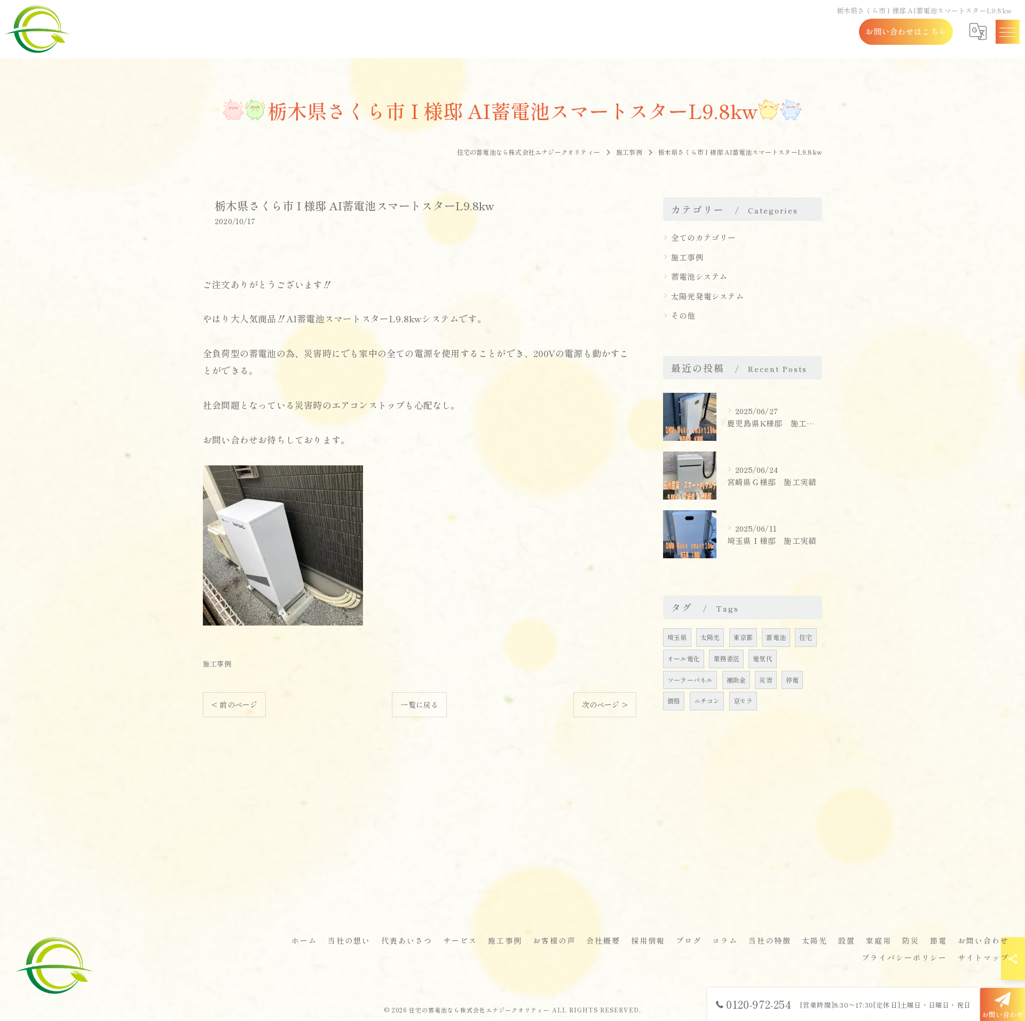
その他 (683, 315)
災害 (765, 679)
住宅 (805, 637)
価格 (673, 700)
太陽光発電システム (707, 296)
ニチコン (707, 700)
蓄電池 (776, 637)
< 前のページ (234, 704)
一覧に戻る (419, 704)
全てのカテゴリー (703, 237)
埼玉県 (677, 637)
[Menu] (1007, 31)
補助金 (736, 679)
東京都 (743, 637)
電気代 (762, 658)
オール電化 (683, 658)
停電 (792, 679)
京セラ (743, 700)
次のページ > (605, 704)
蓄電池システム (699, 276)
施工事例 (217, 664)
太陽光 (710, 637)
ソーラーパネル (690, 679)
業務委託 (726, 658)
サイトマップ (983, 957)
